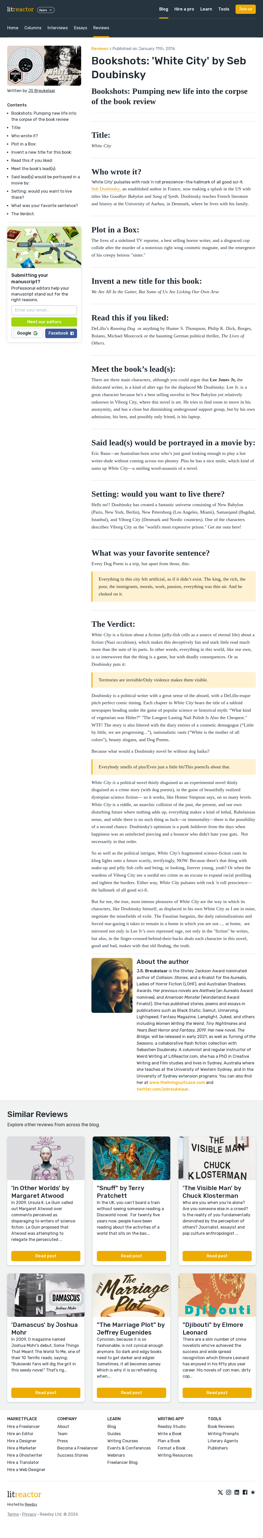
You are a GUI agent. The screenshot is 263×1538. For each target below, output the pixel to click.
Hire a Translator (23, 1462)
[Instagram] (229, 1493)
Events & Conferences (129, 1448)
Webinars (116, 1455)
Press (62, 1440)
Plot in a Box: (24, 144)
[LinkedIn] (237, 1493)
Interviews (58, 27)
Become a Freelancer (77, 1448)
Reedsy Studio (172, 1426)
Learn (206, 9)
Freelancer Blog (122, 1462)
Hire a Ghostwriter (24, 1455)
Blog (163, 9)
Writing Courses (122, 1440)
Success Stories (72, 1455)
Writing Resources (175, 1455)
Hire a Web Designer (26, 1469)
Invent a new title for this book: (41, 152)
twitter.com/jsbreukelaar (163, 1089)
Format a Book (171, 1448)
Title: (16, 127)
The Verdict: (23, 213)
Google (24, 333)
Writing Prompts (223, 1433)
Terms (13, 1514)
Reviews (101, 27)
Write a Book (170, 1433)
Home (12, 27)
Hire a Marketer (21, 1448)
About (63, 1426)
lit (20, 9)
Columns (32, 27)
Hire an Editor (20, 1433)
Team (62, 1433)
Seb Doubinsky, (106, 188)
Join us (245, 9)
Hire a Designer (21, 1440)
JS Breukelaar (41, 90)
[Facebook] (245, 1493)
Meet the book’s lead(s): (33, 168)
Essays (80, 27)
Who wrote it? (24, 135)
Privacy (29, 1514)
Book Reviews (221, 1426)
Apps (43, 10)
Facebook (58, 333)
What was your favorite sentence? (44, 205)
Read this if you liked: (32, 160)
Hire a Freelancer (23, 1426)
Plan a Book (169, 1440)
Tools (223, 9)
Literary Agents (223, 1440)
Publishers (218, 1448)
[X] (220, 1493)
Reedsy (31, 1504)
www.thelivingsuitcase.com (177, 1082)
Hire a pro (184, 9)
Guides (114, 1433)
